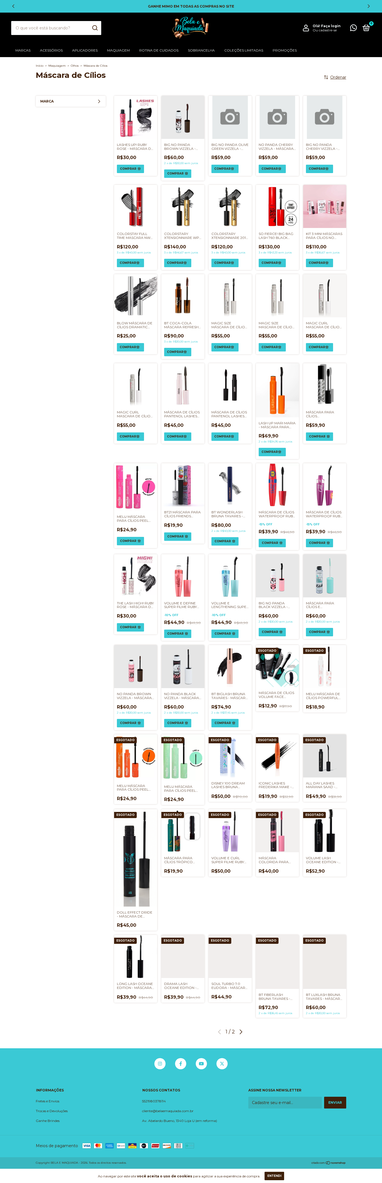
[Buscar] (94, 28)
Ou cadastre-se (325, 30)
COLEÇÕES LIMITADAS (243, 50)
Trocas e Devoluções (52, 1111)
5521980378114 (154, 1101)
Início (39, 65)
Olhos (75, 65)
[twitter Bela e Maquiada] (222, 1063)
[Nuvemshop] (328, 1163)
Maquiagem (57, 65)
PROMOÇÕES (285, 50)
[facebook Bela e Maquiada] (180, 1063)
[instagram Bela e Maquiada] (160, 1063)
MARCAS (22, 50)
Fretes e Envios (47, 1101)
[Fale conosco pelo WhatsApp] (353, 29)
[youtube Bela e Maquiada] (201, 1063)
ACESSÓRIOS (51, 50)
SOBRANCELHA (201, 50)
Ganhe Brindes (48, 1121)
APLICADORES (85, 50)
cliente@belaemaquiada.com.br (168, 1111)
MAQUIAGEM (118, 50)
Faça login (331, 26)
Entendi (274, 1176)
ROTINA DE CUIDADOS (158, 50)
